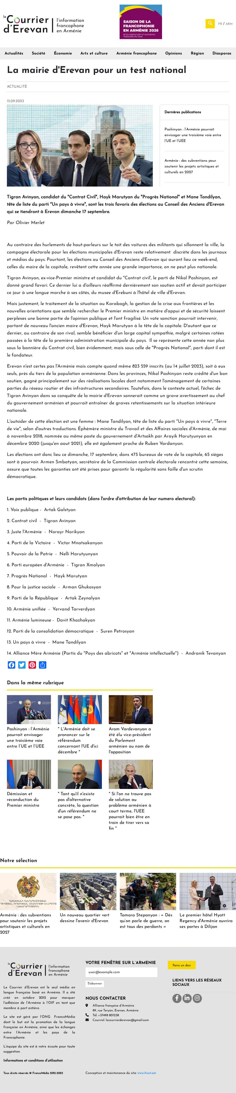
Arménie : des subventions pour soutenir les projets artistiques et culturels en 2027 (192, 166)
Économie (63, 53)
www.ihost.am (146, 1073)
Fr (220, 24)
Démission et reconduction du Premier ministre (23, 800)
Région (197, 53)
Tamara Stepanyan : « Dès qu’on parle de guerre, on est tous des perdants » (146, 921)
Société (38, 53)
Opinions (173, 53)
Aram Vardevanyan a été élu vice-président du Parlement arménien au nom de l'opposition (130, 740)
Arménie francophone (136, 53)
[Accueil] (43, 23)
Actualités (14, 53)
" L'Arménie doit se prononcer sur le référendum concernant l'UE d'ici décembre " (78, 740)
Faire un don (182, 965)
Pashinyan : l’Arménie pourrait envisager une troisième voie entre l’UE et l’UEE (193, 135)
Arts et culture (94, 53)
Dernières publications (183, 112)
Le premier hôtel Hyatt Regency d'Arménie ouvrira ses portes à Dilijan (206, 921)
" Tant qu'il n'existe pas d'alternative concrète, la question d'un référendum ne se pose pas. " (78, 805)
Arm (229, 24)
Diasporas (221, 53)
